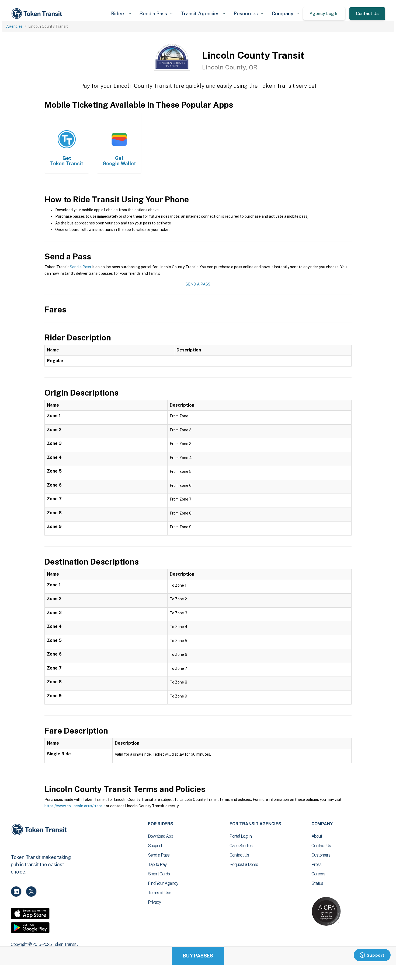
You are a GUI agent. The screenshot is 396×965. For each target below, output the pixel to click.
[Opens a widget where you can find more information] (372, 955)
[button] (121, 13)
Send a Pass (80, 267)
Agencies (14, 26)
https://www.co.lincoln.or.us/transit (74, 806)
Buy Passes (198, 956)
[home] (38, 13)
